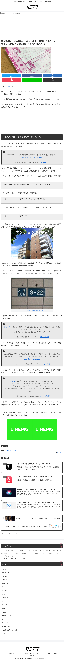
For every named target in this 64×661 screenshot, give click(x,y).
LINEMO (5, 598)
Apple (4, 569)
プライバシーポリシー (52, 653)
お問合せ (32, 655)
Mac (3, 601)
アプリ (4, 619)
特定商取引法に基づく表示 (32, 653)
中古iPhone (6, 626)
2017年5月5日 (45, 162)
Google (4, 580)
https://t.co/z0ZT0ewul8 (32, 359)
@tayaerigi (7, 327)
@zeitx (12, 381)
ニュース (5, 446)
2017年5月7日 (45, 396)
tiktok (3, 608)
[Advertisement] (32, 27)
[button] (52, 80)
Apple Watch (6, 572)
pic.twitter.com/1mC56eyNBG (32, 157)
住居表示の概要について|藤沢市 (34, 310)
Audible (4, 576)
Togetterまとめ (11, 450)
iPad (3, 587)
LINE (3, 594)
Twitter (4, 612)
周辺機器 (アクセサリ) (9, 630)
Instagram (5, 583)
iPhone (4, 590)
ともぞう (9, 86)
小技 (3, 633)
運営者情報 (11, 653)
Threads (4, 605)
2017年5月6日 (45, 364)
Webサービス (6, 616)
